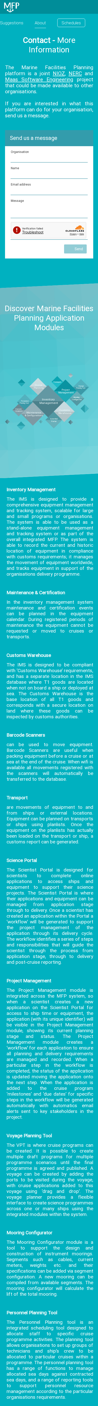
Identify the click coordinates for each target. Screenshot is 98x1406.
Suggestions (11, 22)
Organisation (20, 152)
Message (17, 201)
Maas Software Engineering (39, 79)
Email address (21, 184)
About (40, 22)
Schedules (71, 22)
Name (15, 168)
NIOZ (59, 73)
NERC (75, 73)
